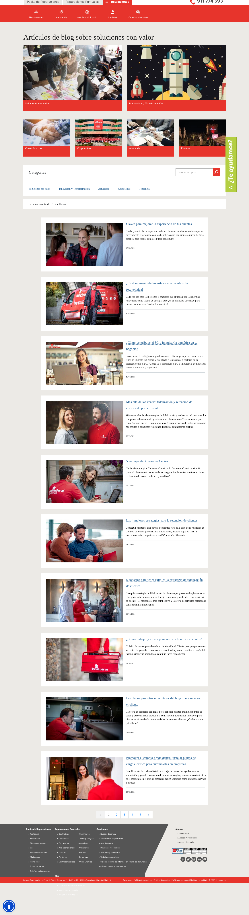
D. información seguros (40, 871)
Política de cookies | (163, 880)
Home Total (35, 862)
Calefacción (63, 838)
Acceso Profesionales (187, 838)
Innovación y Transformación (74, 188)
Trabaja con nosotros (109, 857)
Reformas (83, 857)
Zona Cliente (183, 833)
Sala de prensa (106, 843)
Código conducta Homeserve (113, 866)
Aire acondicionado (38, 852)
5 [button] (140, 814)
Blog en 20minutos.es (67, 895)
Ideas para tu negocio (68, 890)
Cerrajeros (83, 843)
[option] (109, 814)
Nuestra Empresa (108, 834)
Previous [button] (100, 814)
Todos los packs (37, 866)
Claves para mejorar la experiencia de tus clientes (159, 224)
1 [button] (109, 814)
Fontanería (35, 834)
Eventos (185, 148)
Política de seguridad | (181, 880)
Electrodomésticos (38, 843)
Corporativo (84, 148)
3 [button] (124, 814)
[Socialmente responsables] (99, 838)
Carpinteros (84, 834)
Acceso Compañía (186, 842)
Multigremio (35, 857)
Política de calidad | (200, 880)
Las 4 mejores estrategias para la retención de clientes (161, 520)
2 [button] (116, 814)
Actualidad (135, 148)
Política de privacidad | (144, 880)
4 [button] (132, 814)
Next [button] (148, 814)
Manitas (62, 852)
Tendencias (144, 188)
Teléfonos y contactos (110, 852)
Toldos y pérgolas (86, 838)
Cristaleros (84, 848)
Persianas (62, 857)
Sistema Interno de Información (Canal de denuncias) (123, 862)
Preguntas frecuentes (110, 848)
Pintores (82, 852)
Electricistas (63, 834)
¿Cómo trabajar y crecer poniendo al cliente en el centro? (164, 639)
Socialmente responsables (111, 838)
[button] (9, 906)
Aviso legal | (128, 880)
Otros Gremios (85, 862)
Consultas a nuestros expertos (71, 885)
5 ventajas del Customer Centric (147, 461)
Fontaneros (63, 843)
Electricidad (35, 838)
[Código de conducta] (99, 866)
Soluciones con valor (39, 188)
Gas (31, 848)
